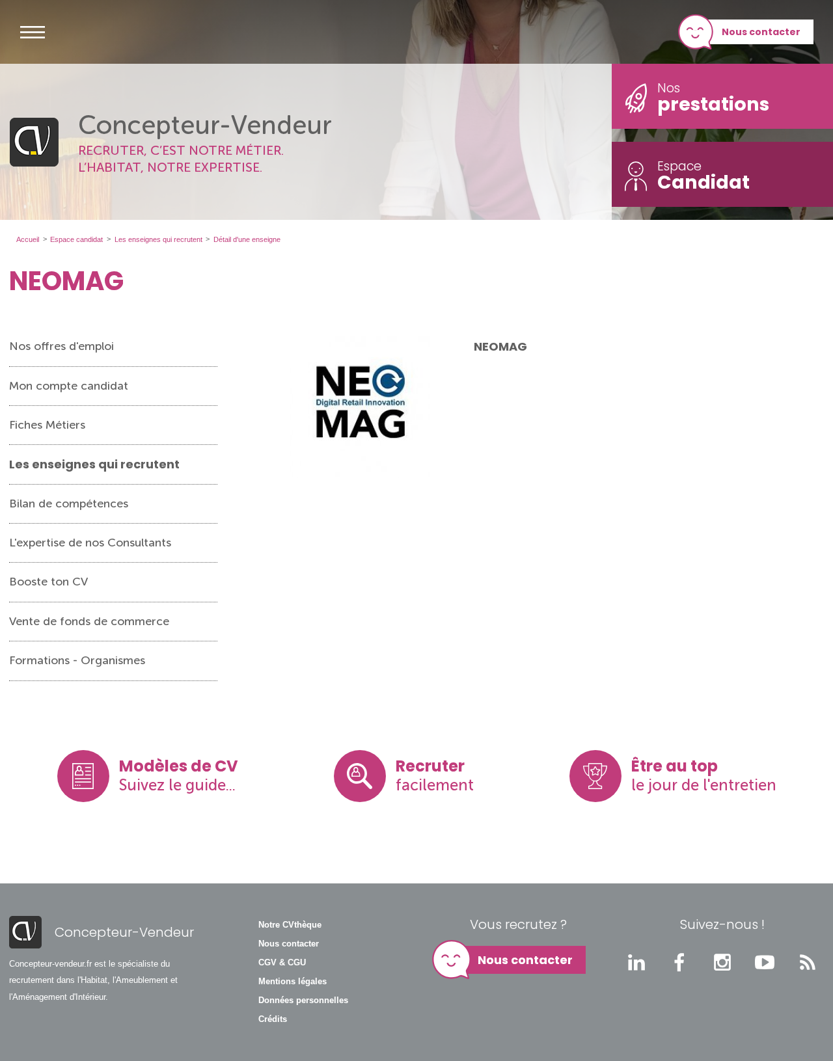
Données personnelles (303, 1000)
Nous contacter (761, 31)
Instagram (722, 962)
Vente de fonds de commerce (89, 621)
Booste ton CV (48, 581)
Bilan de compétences (68, 503)
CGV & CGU (282, 962)
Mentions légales (292, 981)
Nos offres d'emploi (61, 346)
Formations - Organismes (77, 660)
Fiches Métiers (47, 425)
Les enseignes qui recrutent (94, 464)
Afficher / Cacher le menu (33, 32)
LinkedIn (636, 962)
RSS (807, 962)
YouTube (764, 962)
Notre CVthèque (289, 925)
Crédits (272, 1019)
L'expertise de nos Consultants (90, 542)
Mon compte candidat (68, 386)
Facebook (679, 962)
